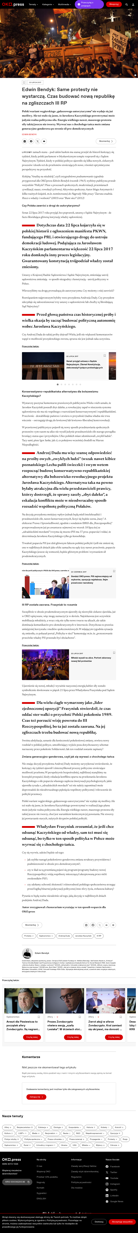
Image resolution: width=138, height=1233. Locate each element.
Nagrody (41, 1182)
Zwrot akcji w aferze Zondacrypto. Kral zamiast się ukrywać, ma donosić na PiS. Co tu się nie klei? (105, 1025)
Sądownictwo (12, 1017)
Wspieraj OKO (43, 1171)
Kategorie (47, 4)
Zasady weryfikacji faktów (83, 1166)
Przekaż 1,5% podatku (47, 1177)
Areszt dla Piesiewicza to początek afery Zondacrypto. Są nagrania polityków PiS (22, 1025)
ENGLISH (41, 1198)
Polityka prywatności (81, 1182)
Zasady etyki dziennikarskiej (85, 1171)
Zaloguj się (35, 1097)
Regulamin (76, 1177)
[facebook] (93, 925)
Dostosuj (99, 1221)
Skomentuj (104, 141)
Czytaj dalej (32, 1037)
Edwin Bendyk (42, 953)
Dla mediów (76, 1187)
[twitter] (100, 925)
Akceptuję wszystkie (122, 1221)
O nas (39, 1166)
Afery (50, 1017)
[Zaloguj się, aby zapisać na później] (39, 1017)
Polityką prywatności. (57, 1220)
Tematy (32, 4)
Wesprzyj (114, 4)
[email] (106, 925)
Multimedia (63, 4)
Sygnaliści (41, 1193)
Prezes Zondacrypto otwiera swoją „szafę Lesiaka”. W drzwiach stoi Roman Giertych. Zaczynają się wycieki (63, 1025)
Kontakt (40, 1187)
